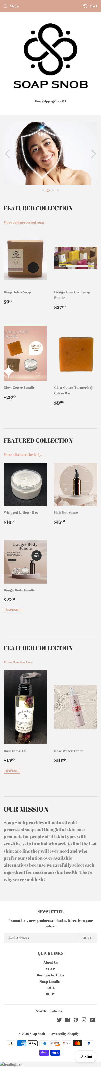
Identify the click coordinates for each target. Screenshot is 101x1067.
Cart (93, 6)
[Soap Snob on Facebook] (67, 1020)
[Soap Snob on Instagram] (84, 1020)
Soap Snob (37, 1033)
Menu (14, 6)
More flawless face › (19, 662)
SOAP (50, 968)
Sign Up (88, 938)
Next (94, 153)
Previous (7, 153)
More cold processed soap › (25, 222)
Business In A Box (50, 975)
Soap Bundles (50, 981)
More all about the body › (23, 454)
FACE (50, 987)
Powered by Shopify (64, 1033)
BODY (50, 994)
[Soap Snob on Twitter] (59, 1020)
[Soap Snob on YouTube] (92, 1020)
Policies (56, 1011)
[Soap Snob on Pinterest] (75, 1020)
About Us (50, 962)
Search (41, 1011)
